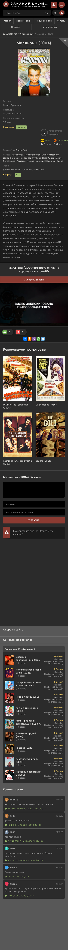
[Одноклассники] (29, 339)
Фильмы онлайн (26, 34)
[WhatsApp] (38, 339)
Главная (7, 20)
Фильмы (61, 20)
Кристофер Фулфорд (30, 157)
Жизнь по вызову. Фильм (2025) (25, 860)
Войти (54, 5)
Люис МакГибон (33, 154)
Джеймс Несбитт (50, 154)
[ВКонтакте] (25, 339)
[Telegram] (43, 339)
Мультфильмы (50, 27)
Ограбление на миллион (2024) (25, 841)
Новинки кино (23, 20)
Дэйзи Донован (11, 157)
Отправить (34, 520)
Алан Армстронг (19, 160)
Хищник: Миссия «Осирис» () (24, 825)
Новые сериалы (44, 20)
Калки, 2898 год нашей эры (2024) (27, 808)
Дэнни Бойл (22, 150)
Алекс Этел (17, 154)
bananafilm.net (10, 34)
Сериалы (15, 27)
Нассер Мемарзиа (53, 160)
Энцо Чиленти (36, 160)
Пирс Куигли (48, 157)
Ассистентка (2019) (19, 876)
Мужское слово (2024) (21, 895)
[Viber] (34, 339)
